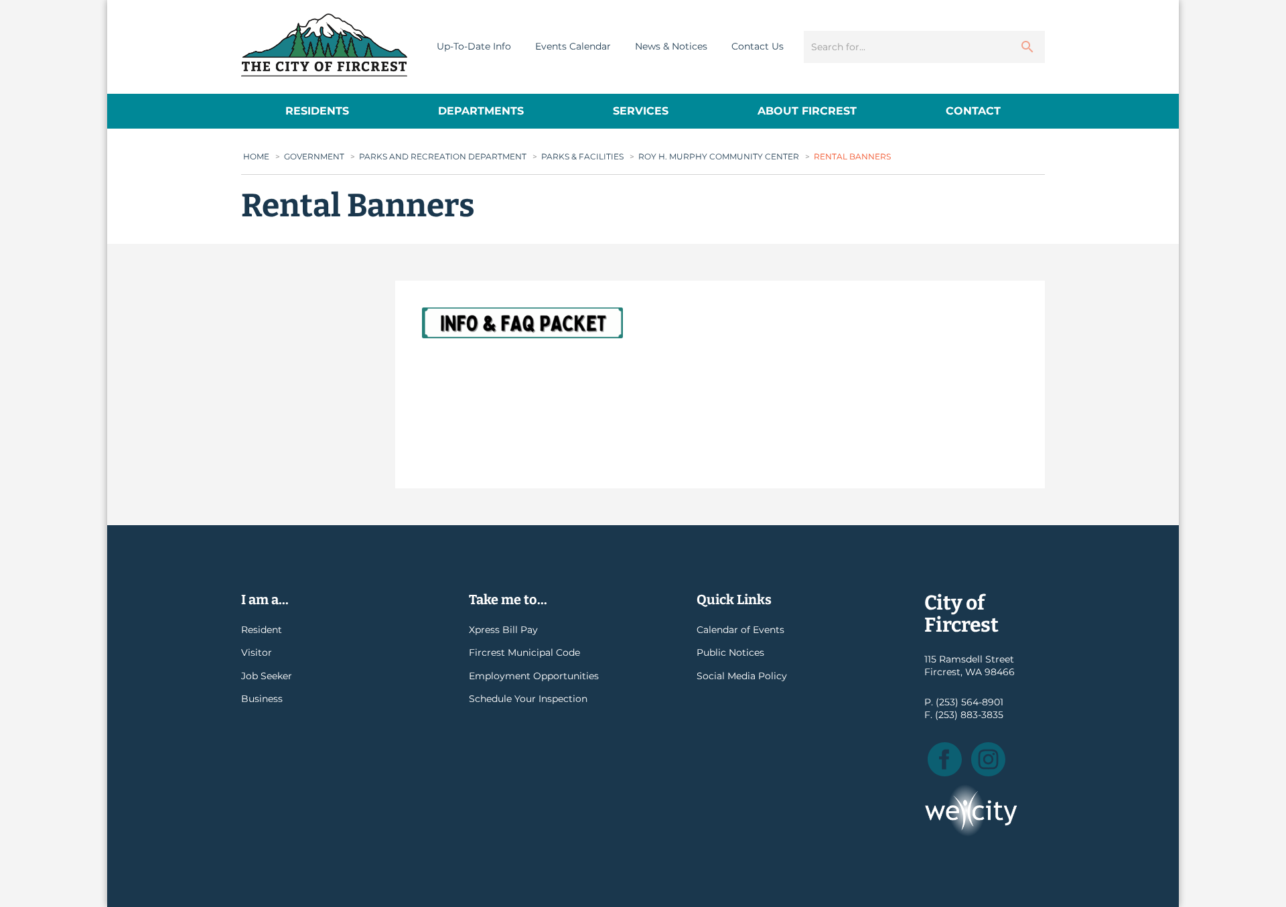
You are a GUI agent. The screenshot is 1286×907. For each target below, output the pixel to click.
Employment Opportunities (534, 676)
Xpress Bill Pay (503, 630)
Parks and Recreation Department (442, 156)
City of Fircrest (324, 44)
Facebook (945, 759)
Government (314, 156)
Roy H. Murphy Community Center (718, 156)
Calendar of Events (740, 630)
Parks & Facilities (582, 156)
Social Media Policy (742, 676)
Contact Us (757, 46)
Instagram (988, 759)
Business (262, 699)
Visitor (256, 652)
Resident (261, 630)
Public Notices (730, 652)
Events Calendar (573, 46)
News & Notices (671, 46)
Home (256, 156)
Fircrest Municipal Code (524, 652)
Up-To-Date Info (474, 46)
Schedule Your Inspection (528, 699)
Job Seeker (266, 676)
